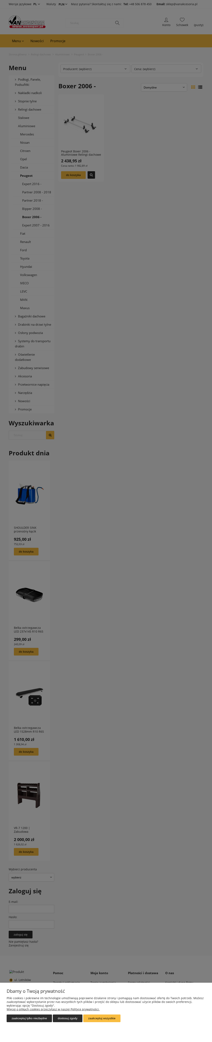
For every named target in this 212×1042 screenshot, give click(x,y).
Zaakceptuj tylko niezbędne (29, 1018)
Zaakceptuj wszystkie (102, 1018)
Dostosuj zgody (67, 1018)
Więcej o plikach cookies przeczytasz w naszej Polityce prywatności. (53, 1009)
